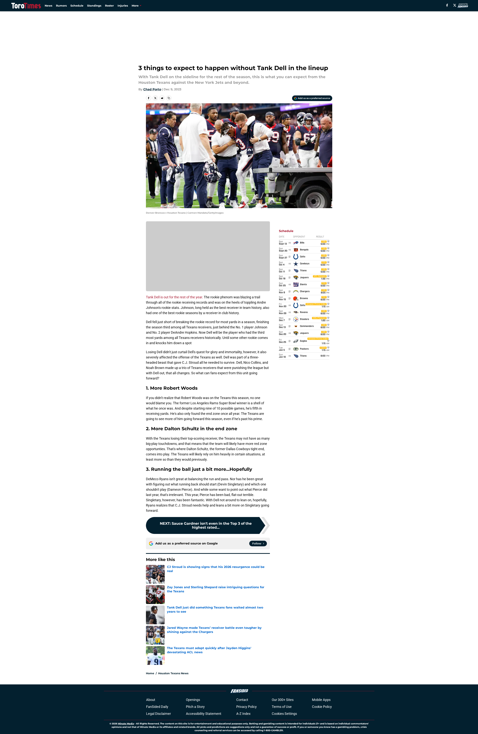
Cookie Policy (322, 707)
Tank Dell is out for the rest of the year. (174, 297)
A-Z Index (243, 714)
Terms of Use (282, 707)
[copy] (168, 98)
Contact (242, 700)
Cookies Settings (284, 714)
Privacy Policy (246, 707)
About (150, 700)
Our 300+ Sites (283, 700)
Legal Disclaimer (158, 714)
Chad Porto (152, 89)
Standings (94, 5)
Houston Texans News (173, 673)
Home (150, 673)
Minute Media (126, 723)
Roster (109, 5)
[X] (454, 5)
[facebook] (447, 5)
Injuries (123, 5)
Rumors (61, 5)
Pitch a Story (195, 707)
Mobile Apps (321, 700)
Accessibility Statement (203, 714)
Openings (193, 700)
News (48, 5)
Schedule (76, 5)
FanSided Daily (157, 707)
